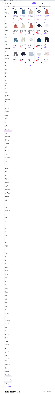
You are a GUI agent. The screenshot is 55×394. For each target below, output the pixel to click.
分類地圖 (50, 392)
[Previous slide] (12, 11)
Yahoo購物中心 (8, 3)
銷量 (49, 6)
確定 (10, 379)
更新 (49, 391)
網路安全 (44, 392)
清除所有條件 (9, 386)
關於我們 (39, 392)
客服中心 (36, 392)
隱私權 (47, 392)
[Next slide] (18, 11)
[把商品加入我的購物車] (18, 20)
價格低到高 (43, 6)
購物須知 (42, 392)
